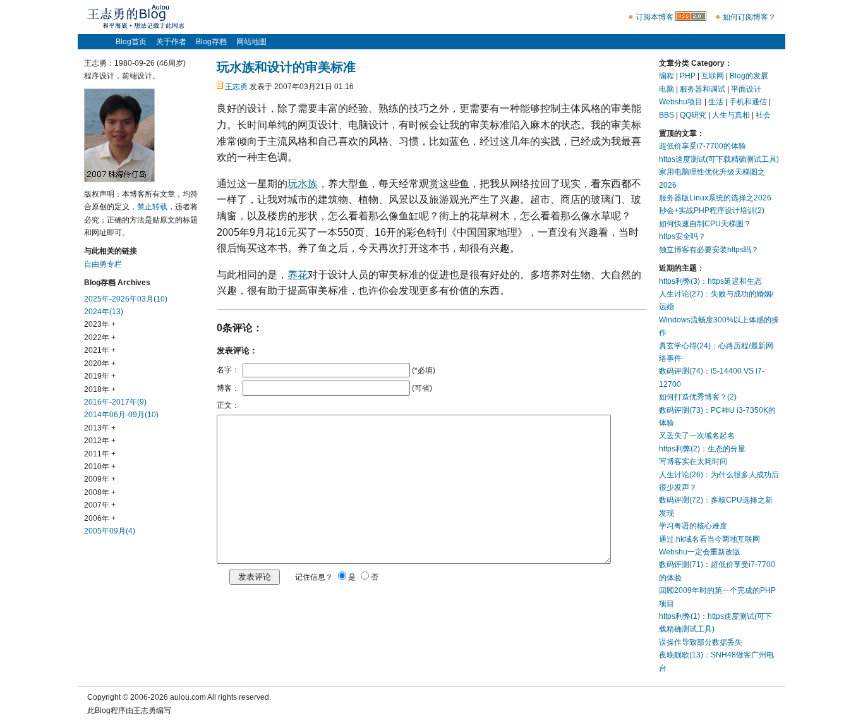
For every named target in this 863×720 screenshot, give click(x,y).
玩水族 (302, 183)
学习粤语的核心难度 (693, 526)
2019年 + (100, 376)
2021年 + (100, 350)
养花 (297, 274)
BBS (666, 115)
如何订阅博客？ (749, 17)
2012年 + (100, 440)
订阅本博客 (654, 17)
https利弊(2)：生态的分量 (702, 448)
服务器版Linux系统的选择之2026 (715, 197)
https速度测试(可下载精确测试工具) (719, 159)
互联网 (712, 75)
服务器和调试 (702, 89)
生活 (715, 101)
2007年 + (100, 505)
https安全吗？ (682, 236)
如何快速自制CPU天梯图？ (705, 223)
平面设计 (746, 89)
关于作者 (171, 41)
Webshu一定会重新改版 (699, 551)
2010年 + (100, 466)
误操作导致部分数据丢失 (700, 642)
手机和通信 (748, 101)
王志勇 (236, 86)
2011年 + (100, 453)
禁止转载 (152, 206)
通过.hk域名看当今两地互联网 (709, 539)
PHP (688, 75)
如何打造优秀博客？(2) (698, 397)
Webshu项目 (681, 101)
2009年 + (100, 479)
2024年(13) (103, 311)
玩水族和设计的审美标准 (286, 67)
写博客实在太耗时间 (693, 461)
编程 (666, 75)
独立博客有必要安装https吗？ (709, 249)
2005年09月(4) (109, 531)
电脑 (666, 89)
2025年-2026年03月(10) (125, 299)
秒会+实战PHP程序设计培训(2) (711, 210)
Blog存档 (211, 41)
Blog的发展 (749, 75)
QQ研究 (693, 115)
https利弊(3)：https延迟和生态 (710, 281)
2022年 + (100, 337)
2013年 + (100, 428)
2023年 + (100, 324)
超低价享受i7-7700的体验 (702, 146)
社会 (763, 115)
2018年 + (100, 389)
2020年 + (100, 363)
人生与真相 (731, 115)
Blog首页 (131, 41)
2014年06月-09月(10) (121, 414)
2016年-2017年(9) (115, 402)
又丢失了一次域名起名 (697, 435)
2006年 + (100, 518)
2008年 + (100, 492)
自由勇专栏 (103, 264)
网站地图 (251, 41)
